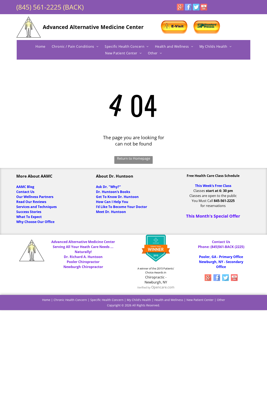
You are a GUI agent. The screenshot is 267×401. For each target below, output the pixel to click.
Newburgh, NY (156, 282)
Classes (199, 190)
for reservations (213, 205)
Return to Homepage (133, 158)
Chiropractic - (155, 277)
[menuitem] (40, 46)
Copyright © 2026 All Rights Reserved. (133, 305)
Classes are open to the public (213, 195)
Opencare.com (162, 287)
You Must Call (202, 200)
